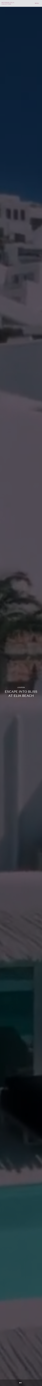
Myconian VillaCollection (8, 3)
